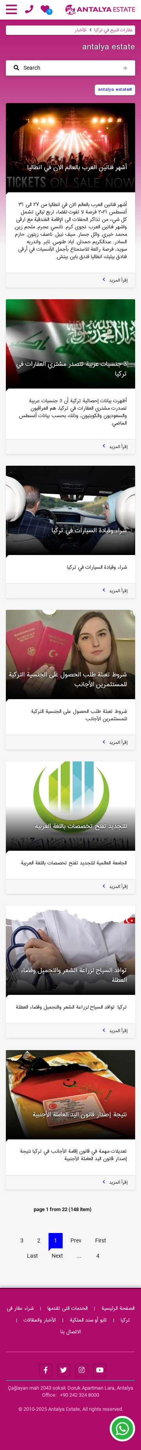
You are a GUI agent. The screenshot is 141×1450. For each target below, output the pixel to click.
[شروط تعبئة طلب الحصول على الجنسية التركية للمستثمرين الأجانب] (70, 654)
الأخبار (81, 30)
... (79, 1256)
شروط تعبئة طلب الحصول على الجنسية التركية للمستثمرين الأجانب (68, 680)
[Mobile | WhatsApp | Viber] (29, 11)
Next (57, 1256)
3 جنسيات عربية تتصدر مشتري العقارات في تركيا (71, 369)
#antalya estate (115, 89)
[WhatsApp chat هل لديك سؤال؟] (122, 1432)
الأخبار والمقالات (40, 1320)
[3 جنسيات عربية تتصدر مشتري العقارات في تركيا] (70, 344)
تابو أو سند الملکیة (88, 1320)
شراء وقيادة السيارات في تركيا (89, 531)
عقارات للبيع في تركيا (113, 30)
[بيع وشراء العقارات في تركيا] (100, 11)
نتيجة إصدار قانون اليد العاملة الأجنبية (80, 1115)
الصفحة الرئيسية (118, 1308)
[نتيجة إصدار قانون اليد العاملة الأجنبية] (70, 1094)
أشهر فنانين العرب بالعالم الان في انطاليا (77, 168)
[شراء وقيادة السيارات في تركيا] (70, 510)
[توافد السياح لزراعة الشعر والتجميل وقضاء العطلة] (70, 950)
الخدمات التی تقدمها (67, 1308)
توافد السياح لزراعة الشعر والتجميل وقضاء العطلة (74, 975)
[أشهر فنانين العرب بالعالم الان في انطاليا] (70, 147)
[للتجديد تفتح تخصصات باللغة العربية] (70, 806)
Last (32, 1256)
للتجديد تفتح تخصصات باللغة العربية (81, 826)
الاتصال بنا (70, 1332)
